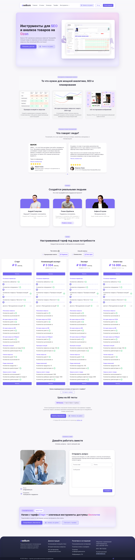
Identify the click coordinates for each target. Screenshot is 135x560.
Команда (48, 5)
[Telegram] (113, 558)
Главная (35, 5)
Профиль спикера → (67, 223)
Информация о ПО (77, 554)
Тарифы (55, 5)
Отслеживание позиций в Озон (57, 544)
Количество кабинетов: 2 (43, 282)
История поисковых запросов (57, 547)
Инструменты (64, 5)
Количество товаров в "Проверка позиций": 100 (82, 293)
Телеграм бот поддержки (30, 494)
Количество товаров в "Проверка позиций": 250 (116, 293)
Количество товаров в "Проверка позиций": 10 (49, 293)
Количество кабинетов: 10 (111, 282)
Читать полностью (36, 158)
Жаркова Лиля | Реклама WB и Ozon (51, 169)
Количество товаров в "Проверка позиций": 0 (15, 293)
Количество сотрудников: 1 (11, 287)
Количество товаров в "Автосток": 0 (13, 300)
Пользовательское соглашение (81, 544)
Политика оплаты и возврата (80, 547)
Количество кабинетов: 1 (10, 282)
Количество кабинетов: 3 (77, 282)
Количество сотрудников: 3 (44, 287)
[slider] (3, 284)
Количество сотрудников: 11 (111, 287)
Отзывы (41, 5)
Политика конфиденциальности (78, 550)
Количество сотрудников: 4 (78, 287)
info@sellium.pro (27, 489)
